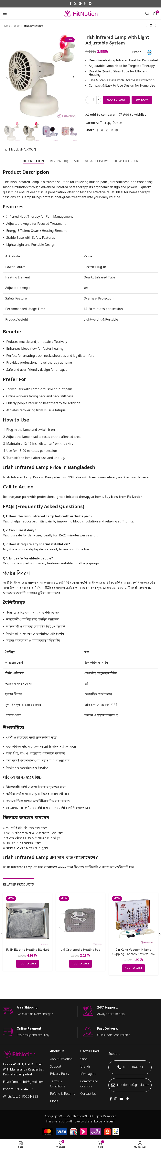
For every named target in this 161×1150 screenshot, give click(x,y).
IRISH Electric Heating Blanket (27, 950)
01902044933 (133, 1067)
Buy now (141, 100)
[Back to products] (151, 25)
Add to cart (116, 100)
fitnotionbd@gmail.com (133, 1085)
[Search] (147, 13)
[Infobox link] (40, 1011)
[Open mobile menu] (5, 13)
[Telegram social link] (90, 4)
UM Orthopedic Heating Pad (80, 950)
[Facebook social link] (71, 4)
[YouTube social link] (121, 1099)
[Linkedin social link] (85, 4)
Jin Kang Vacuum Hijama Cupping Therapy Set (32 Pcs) (133, 952)
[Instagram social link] (115, 1099)
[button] (7, 77)
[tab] (33, 161)
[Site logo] (80, 13)
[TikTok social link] (127, 1099)
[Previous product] (146, 25)
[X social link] (75, 4)
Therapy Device (33, 26)
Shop (17, 26)
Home (6, 26)
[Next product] (155, 25)
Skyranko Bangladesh (100, 1121)
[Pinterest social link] (80, 4)
